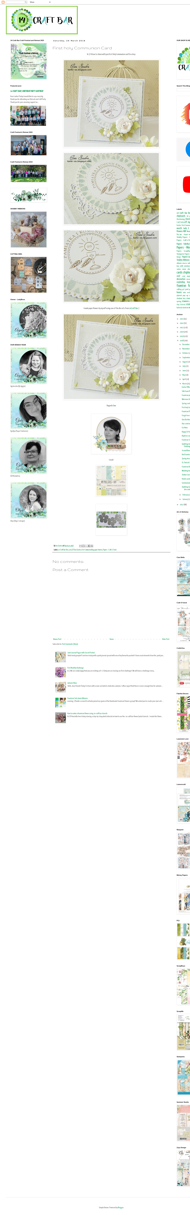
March (184, 384)
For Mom (185, 428)
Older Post (165, 639)
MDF (184, 231)
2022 (182, 323)
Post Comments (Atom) (70, 644)
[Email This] (80, 545)
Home (112, 639)
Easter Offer (186, 387)
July (184, 366)
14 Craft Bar (133, 308)
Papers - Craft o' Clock (109, 550)
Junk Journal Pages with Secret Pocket (81, 653)
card (70, 550)
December (186, 345)
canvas (179, 269)
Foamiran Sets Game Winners (77, 698)
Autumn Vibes (72, 683)
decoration (181, 279)
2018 (182, 341)
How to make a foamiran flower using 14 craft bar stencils (87, 714)
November (186, 349)
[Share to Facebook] (89, 545)
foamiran (181, 285)
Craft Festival (181, 222)
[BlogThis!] (83, 545)
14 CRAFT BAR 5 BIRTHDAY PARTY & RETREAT (26, 91)
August (185, 362)
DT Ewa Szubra (76, 550)
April (184, 379)
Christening (181, 219)
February (185, 495)
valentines (185, 308)
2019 (182, 336)
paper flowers (98, 550)
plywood (179, 296)
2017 (182, 505)
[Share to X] (86, 545)
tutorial (179, 308)
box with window (183, 266)
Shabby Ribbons (183, 260)
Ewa (114, 406)
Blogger (121, 1208)
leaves (179, 292)
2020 (182, 332)
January (185, 499)
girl (183, 289)
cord (178, 276)
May (183, 375)
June (184, 371)
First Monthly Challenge (75, 668)
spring (179, 301)
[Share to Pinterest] (91, 545)
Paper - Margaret (183, 234)
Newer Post (57, 639)
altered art (184, 263)
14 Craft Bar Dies (63, 550)
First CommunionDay (88, 550)
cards (179, 272)
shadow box (181, 298)
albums (179, 263)
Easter (179, 225)
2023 (182, 319)
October (185, 353)
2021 (182, 328)
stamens (185, 301)
